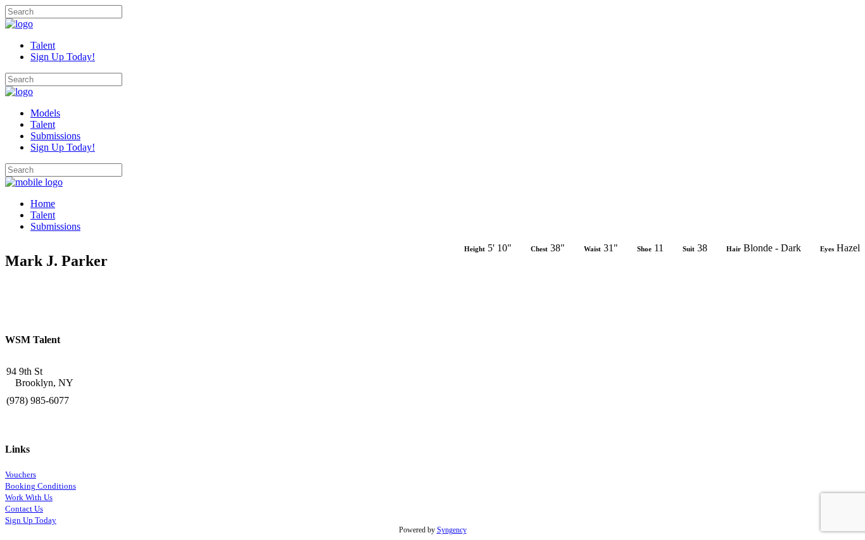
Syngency (452, 529)
